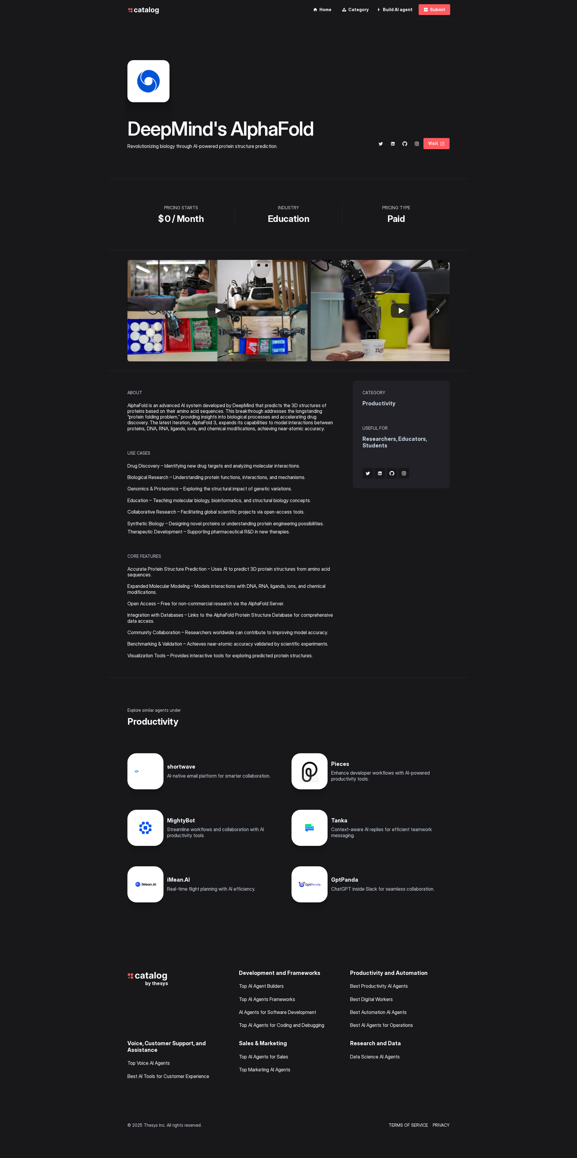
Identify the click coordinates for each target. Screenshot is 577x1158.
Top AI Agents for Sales (263, 1057)
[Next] (438, 311)
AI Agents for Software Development (277, 1012)
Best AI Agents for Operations (381, 1025)
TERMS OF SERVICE (408, 1125)
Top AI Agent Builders (261, 986)
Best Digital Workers (371, 999)
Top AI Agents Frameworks (267, 999)
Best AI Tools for (145, 1076)
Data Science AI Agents (375, 1057)
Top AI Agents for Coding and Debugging (281, 1025)
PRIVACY (441, 1125)
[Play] (217, 310)
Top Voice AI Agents (148, 1063)
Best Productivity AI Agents (379, 986)
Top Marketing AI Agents (264, 1070)
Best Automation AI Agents (378, 1012)
